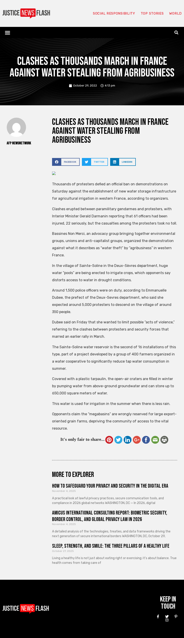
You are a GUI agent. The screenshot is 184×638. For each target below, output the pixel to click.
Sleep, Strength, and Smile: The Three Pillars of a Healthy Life (110, 546)
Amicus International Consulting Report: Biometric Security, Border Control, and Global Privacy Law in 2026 (109, 516)
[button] (7, 32)
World (175, 13)
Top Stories (152, 13)
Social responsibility (114, 13)
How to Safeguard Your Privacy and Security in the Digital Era (110, 486)
